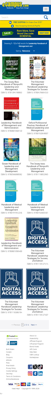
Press (8, 363)
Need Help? (16, 389)
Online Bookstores (12, 379)
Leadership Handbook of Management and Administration (11, 125)
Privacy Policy (11, 368)
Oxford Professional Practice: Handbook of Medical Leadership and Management (38, 126)
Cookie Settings (11, 371)
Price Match (10, 366)
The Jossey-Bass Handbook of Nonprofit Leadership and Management (11, 85)
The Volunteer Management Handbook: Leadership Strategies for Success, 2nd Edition (37, 255)
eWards (9, 360)
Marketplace (34, 357)
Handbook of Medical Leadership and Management (11, 207)
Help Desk (33, 352)
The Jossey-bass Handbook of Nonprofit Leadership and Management (38, 167)
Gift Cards (33, 349)
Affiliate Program (36, 341)
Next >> (34, 325)
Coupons (9, 357)
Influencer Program (37, 344)
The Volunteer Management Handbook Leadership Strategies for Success (37, 85)
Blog (7, 355)
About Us (33, 336)
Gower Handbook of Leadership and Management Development (11, 167)
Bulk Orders (10, 349)
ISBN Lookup (34, 355)
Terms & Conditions (13, 376)
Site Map (9, 374)
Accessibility (34, 338)
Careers (9, 352)
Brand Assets (34, 347)
